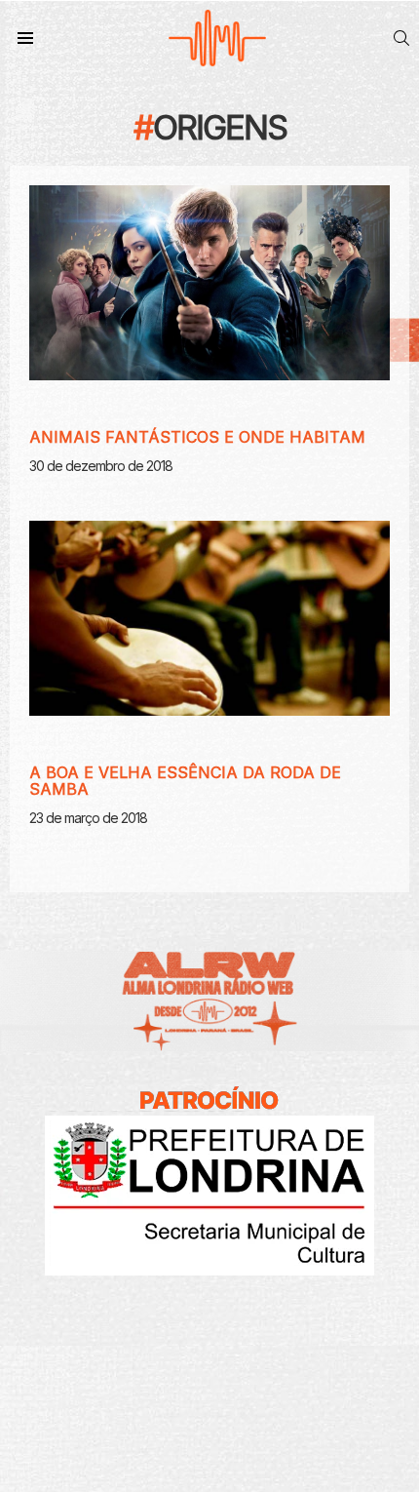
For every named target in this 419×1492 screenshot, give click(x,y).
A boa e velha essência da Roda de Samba (185, 781)
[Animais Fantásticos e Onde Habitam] (209, 282)
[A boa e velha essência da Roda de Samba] (209, 618)
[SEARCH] (401, 38)
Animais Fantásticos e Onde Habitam (197, 437)
